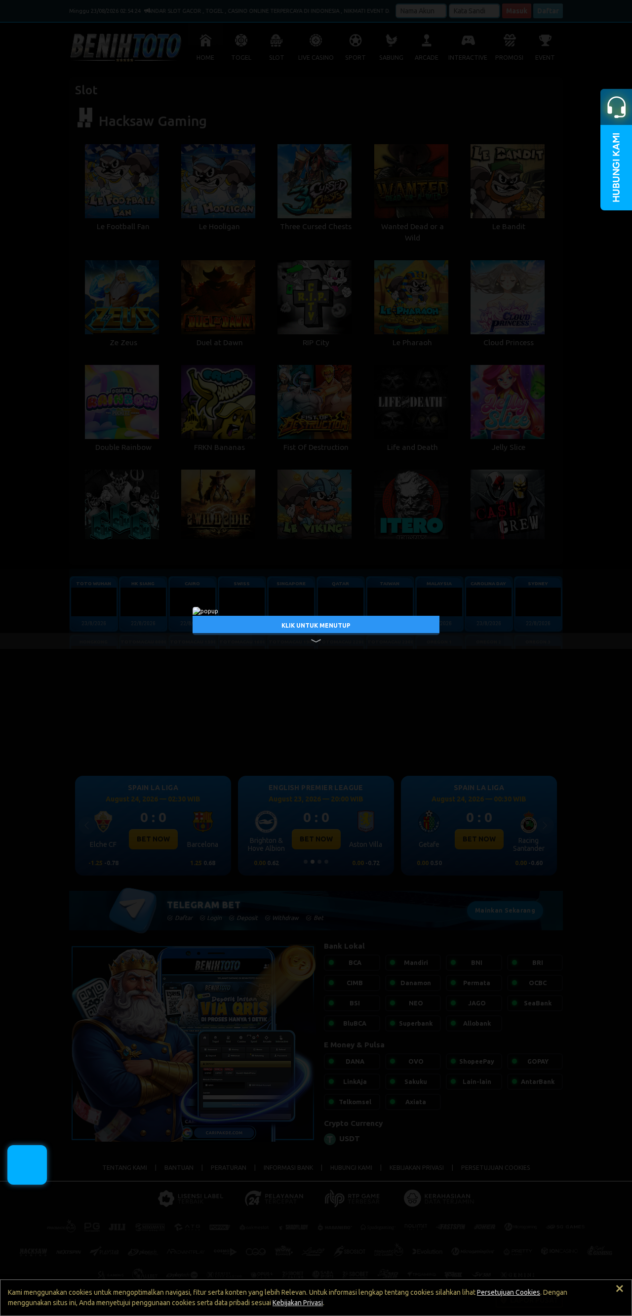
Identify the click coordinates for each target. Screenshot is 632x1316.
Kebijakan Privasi (298, 1303)
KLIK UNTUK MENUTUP (316, 625)
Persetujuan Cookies (508, 1292)
